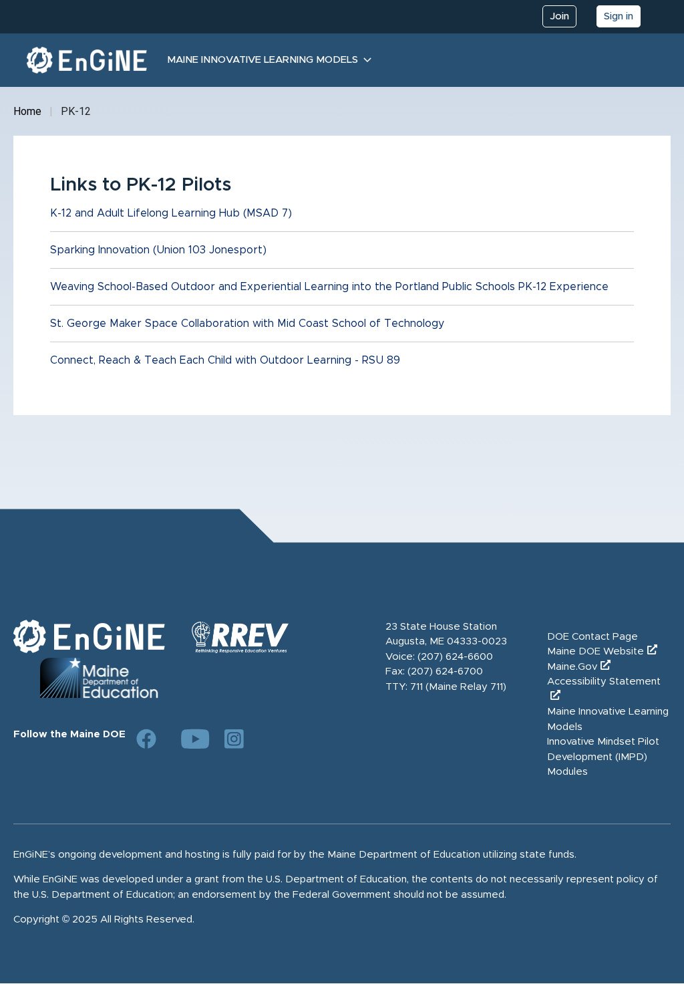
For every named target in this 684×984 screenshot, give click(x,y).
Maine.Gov (572, 667)
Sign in (618, 16)
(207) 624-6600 (455, 657)
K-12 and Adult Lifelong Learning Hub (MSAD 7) (171, 213)
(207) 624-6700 (445, 671)
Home (27, 111)
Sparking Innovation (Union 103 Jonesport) (158, 250)
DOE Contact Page (592, 637)
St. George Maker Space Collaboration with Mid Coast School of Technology (247, 323)
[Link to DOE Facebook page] (146, 739)
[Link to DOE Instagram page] (234, 739)
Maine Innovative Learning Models (262, 60)
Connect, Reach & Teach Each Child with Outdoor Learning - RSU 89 (225, 360)
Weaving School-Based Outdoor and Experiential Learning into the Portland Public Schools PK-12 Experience (329, 286)
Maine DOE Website (595, 651)
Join (559, 16)
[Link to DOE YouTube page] (190, 739)
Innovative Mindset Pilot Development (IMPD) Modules (603, 757)
